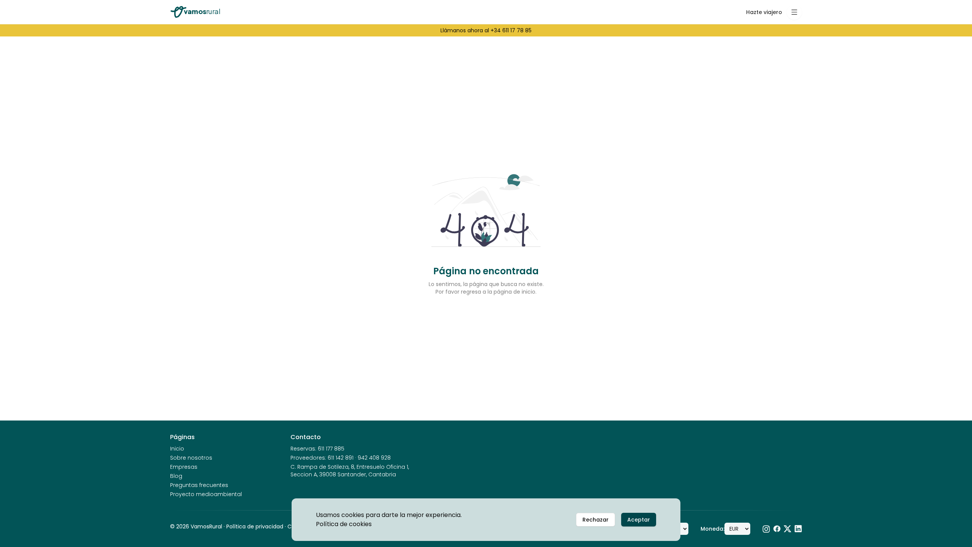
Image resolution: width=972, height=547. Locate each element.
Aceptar (638, 519)
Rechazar (595, 519)
